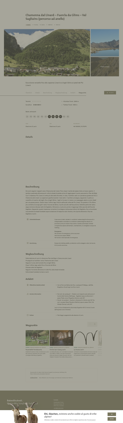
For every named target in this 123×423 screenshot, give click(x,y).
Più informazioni (91, 420)
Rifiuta (112, 418)
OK (112, 414)
